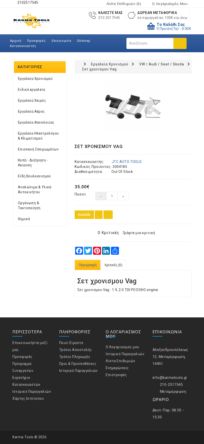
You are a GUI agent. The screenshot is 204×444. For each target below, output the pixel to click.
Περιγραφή (88, 264)
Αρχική (15, 41)
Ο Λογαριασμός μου (122, 347)
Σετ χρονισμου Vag (99, 69)
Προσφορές (36, 41)
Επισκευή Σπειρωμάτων (38, 149)
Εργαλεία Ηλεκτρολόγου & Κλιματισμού (38, 135)
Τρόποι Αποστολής (75, 350)
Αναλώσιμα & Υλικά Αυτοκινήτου (34, 189)
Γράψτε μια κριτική (139, 233)
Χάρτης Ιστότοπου (28, 398)
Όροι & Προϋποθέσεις (78, 364)
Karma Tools (23, 437)
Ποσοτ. (81, 194)
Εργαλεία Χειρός (32, 100)
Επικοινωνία (61, 41)
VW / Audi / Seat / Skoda (161, 64)
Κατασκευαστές (23, 46)
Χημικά (24, 219)
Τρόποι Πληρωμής (75, 357)
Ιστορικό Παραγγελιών (31, 392)
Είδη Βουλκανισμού (34, 176)
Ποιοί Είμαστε (71, 343)
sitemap (83, 41)
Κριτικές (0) (113, 264)
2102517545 (27, 2)
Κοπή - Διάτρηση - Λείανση (33, 162)
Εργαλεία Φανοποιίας (36, 122)
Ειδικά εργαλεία (31, 90)
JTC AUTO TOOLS (127, 162)
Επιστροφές (116, 375)
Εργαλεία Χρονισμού (35, 79)
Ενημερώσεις (117, 368)
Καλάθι (84, 214)
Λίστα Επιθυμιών (120, 361)
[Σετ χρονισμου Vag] (133, 107)
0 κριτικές (108, 232)
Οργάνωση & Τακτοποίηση (29, 205)
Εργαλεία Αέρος (31, 111)
